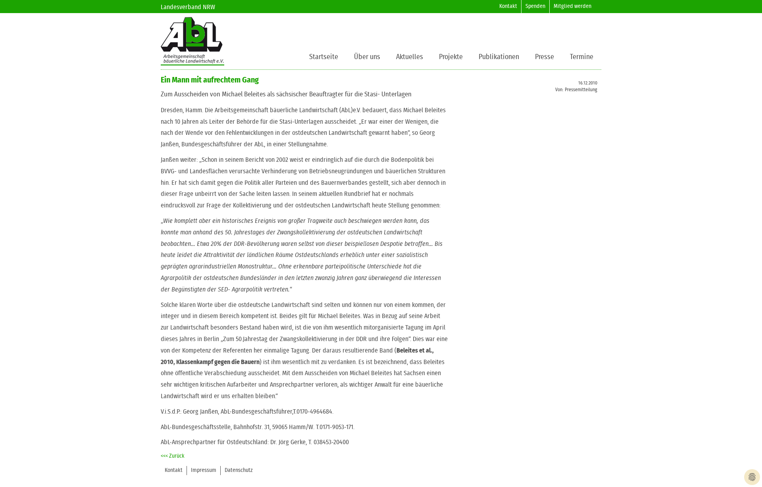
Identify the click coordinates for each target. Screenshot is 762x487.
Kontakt (508, 6)
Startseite (323, 57)
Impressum (203, 470)
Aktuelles (409, 57)
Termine (581, 57)
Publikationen (499, 57)
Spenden (535, 6)
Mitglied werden (572, 6)
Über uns (367, 57)
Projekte (451, 57)
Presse (544, 57)
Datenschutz (239, 470)
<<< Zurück (173, 456)
